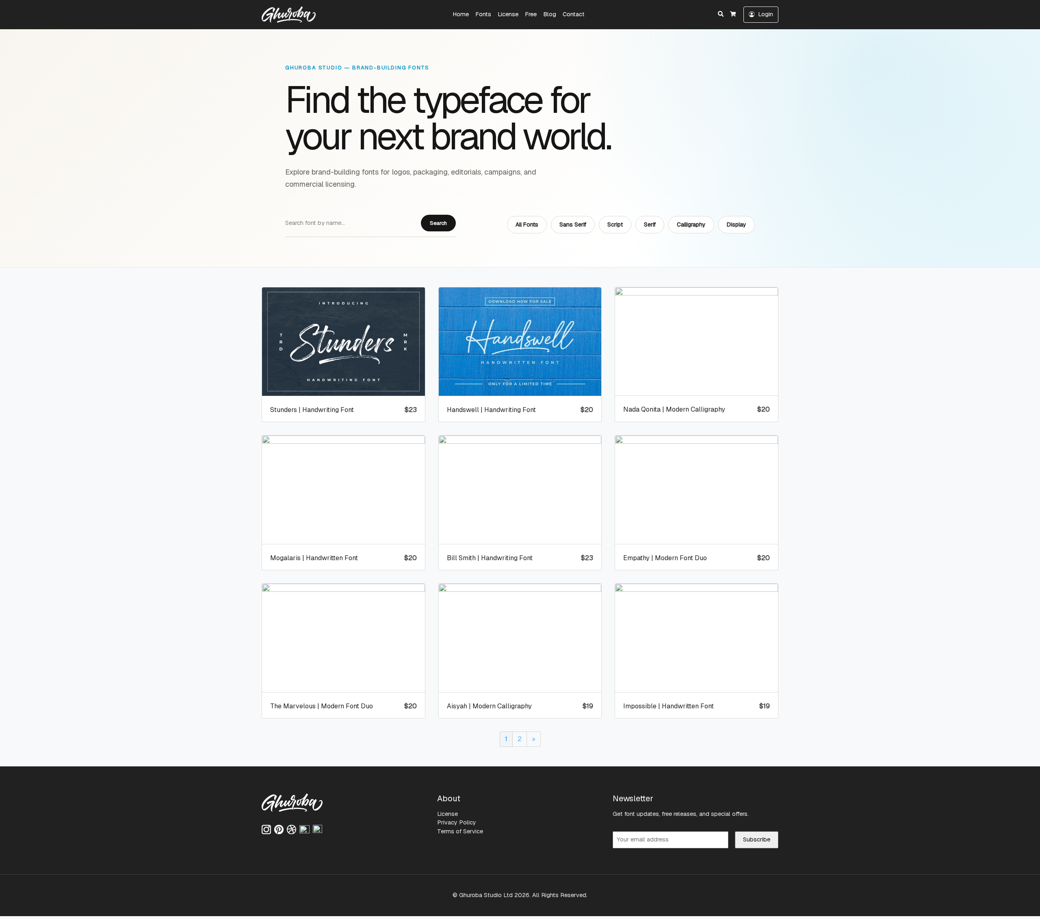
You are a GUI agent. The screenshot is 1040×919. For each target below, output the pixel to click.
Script (615, 224)
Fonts (483, 14)
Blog (549, 14)
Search (438, 223)
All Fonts (527, 224)
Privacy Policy (456, 822)
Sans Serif (572, 224)
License (508, 14)
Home (461, 14)
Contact (574, 14)
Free (531, 14)
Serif (650, 224)
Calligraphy (691, 224)
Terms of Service (460, 831)
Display (736, 224)
